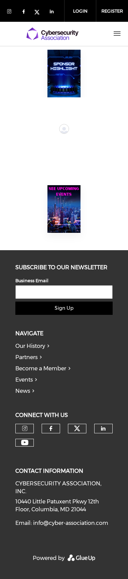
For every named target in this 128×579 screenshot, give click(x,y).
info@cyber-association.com (70, 523)
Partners (26, 357)
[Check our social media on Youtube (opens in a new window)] (24, 442)
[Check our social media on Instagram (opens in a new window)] (10, 13)
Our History (30, 346)
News (22, 391)
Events (24, 379)
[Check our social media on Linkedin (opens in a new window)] (53, 13)
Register (112, 11)
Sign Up (64, 308)
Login (80, 11)
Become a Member (40, 368)
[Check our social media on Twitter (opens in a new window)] (39, 13)
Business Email (31, 280)
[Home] (52, 34)
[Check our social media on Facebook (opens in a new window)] (25, 13)
